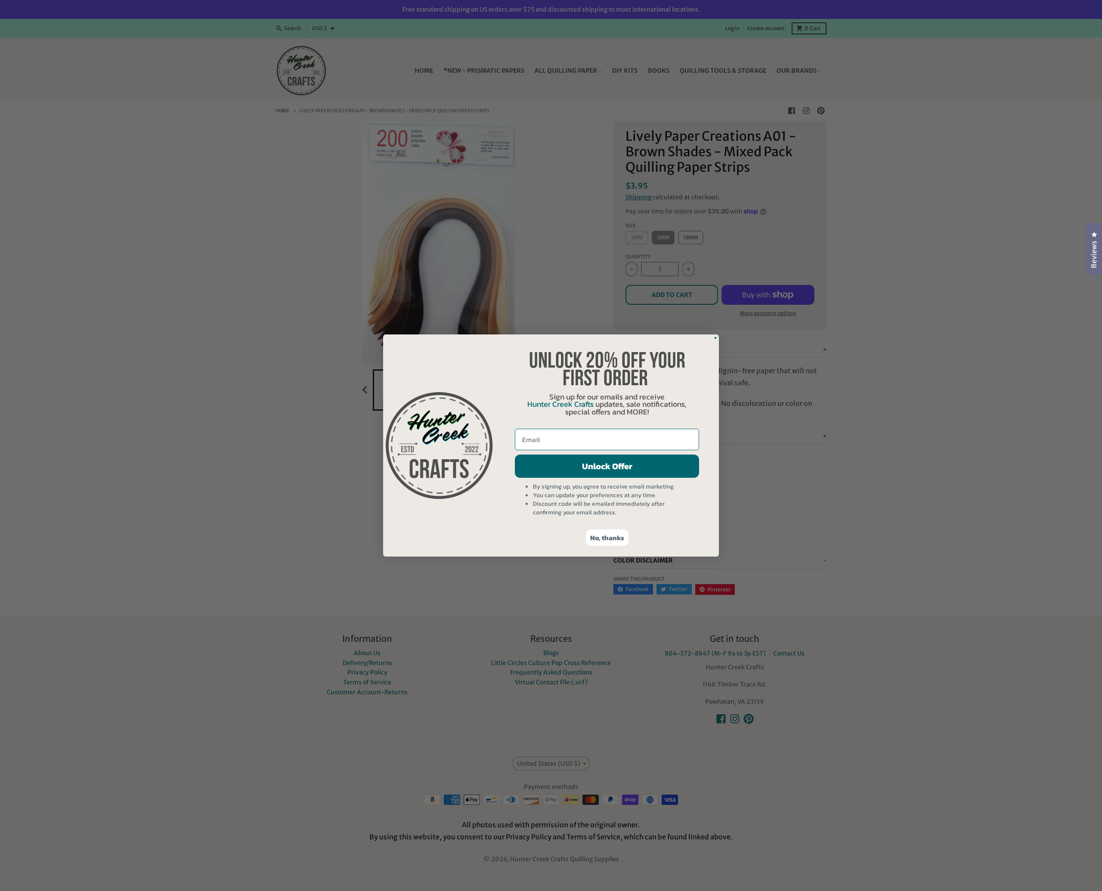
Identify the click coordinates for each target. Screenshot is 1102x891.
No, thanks (607, 537)
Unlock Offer (607, 466)
